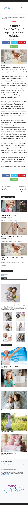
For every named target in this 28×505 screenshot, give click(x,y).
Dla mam (10, 17)
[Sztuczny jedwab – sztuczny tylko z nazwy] (14, 356)
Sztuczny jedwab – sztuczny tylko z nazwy (10, 366)
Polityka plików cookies (5, 474)
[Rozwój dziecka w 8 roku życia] (14, 377)
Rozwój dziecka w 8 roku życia (7, 388)
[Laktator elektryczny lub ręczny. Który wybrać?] (14, 249)
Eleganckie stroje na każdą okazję (11, 236)
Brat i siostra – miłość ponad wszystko (9, 409)
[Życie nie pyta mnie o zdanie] (14, 421)
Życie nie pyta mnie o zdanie (7, 431)
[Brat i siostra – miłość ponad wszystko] (14, 399)
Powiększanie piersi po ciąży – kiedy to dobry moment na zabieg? (13, 214)
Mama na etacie (5, 17)
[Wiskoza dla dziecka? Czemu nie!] (14, 443)
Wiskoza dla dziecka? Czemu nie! (8, 453)
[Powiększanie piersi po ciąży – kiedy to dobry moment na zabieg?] (14, 206)
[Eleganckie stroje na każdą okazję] (14, 228)
